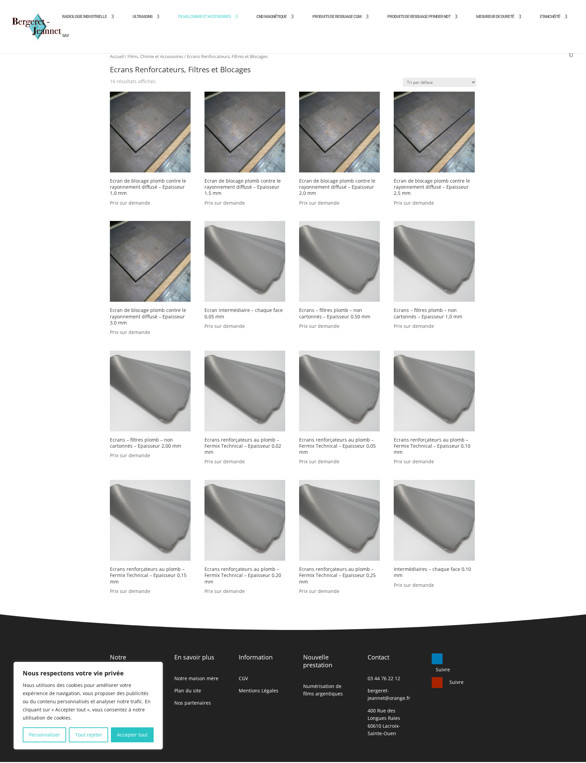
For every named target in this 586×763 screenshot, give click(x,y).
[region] (88, 705)
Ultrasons (142, 16)
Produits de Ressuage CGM (337, 16)
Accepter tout (132, 734)
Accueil (117, 56)
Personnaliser (44, 734)
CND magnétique (271, 16)
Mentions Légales (258, 690)
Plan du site (187, 690)
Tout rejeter (88, 734)
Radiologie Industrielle (84, 16)
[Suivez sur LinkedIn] (437, 658)
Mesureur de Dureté (495, 16)
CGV (243, 678)
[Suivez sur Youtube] (437, 682)
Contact (378, 657)
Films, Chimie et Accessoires (204, 16)
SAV (65, 35)
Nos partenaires (192, 703)
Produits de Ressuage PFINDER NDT (418, 16)
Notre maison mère (196, 678)
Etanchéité (550, 16)
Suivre (443, 669)
